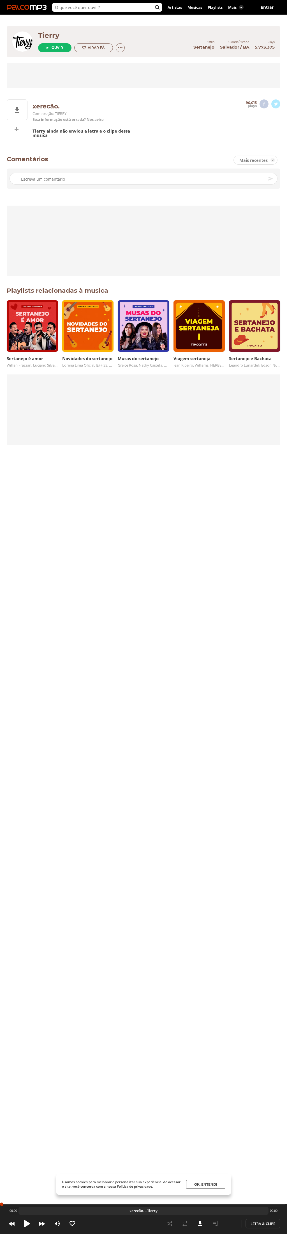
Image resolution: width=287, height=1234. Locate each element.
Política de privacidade (134, 1186)
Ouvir (57, 48)
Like (72, 1223)
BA (246, 47)
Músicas (195, 7)
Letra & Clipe (263, 1223)
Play (26, 1223)
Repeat (185, 1223)
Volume (57, 1223)
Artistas (175, 7)
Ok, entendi (205, 1184)
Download (200, 1223)
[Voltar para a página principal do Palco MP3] (28, 7)
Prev (11, 1223)
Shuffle (169, 1223)
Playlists (215, 7)
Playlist (215, 1223)
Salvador (229, 47)
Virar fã (96, 48)
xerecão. (136, 1210)
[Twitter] (275, 103)
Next (42, 1223)
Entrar (267, 7)
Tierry (48, 35)
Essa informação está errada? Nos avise (68, 119)
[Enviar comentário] (271, 178)
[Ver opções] (120, 47)
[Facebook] (264, 103)
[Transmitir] (230, 1223)
